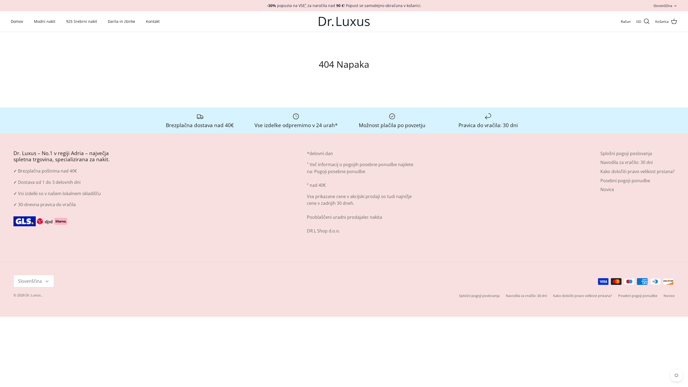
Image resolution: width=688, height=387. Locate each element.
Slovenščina (662, 5)
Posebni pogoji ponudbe (625, 181)
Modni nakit (44, 21)
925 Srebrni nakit (81, 21)
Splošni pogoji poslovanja (626, 153)
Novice (607, 189)
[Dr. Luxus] (344, 21)
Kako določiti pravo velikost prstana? (637, 171)
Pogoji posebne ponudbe (339, 171)
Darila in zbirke (121, 21)
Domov (17, 21)
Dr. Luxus (33, 295)
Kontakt (153, 21)
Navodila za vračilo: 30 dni (626, 162)
